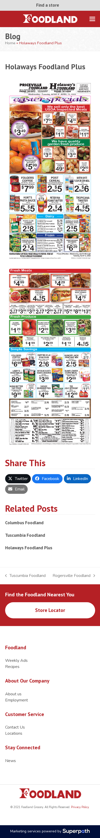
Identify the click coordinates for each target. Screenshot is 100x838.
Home (10, 43)
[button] (92, 19)
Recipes (12, 666)
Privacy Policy (79, 807)
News (10, 761)
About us (13, 694)
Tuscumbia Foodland (25, 535)
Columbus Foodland (24, 523)
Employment (16, 700)
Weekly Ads (16, 660)
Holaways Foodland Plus (28, 548)
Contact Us (15, 727)
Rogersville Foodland (72, 576)
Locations (13, 733)
